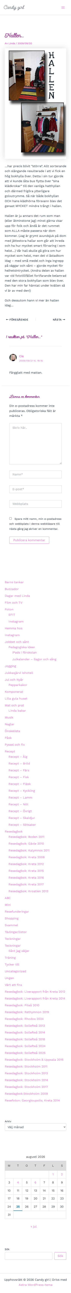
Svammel (11, 925)
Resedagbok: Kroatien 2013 (28, 891)
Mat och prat (14, 705)
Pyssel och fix (15, 744)
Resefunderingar (17, 911)
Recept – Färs (19, 770)
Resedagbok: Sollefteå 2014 (25, 1032)
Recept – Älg (18, 756)
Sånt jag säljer (19, 951)
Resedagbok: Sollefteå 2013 (25, 1025)
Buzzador (12, 589)
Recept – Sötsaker (22, 824)
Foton (9, 609)
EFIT (12, 614)
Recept (10, 751)
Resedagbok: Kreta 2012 (26, 864)
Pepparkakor (18, 685)
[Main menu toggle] (63, 7)
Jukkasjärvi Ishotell (19, 673)
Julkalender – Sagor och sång (34, 659)
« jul (34, 1226)
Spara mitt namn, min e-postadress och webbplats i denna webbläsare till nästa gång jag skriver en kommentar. (35, 523)
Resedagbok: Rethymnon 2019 (27, 1012)
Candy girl (14, 7)
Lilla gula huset (16, 698)
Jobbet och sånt (17, 642)
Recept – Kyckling (22, 790)
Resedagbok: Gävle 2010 (26, 843)
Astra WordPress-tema (35, 1285)
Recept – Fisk (19, 777)
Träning (10, 957)
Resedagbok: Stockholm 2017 (26, 1087)
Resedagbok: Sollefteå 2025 (25, 1053)
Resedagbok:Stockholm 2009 (26, 1093)
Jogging (10, 666)
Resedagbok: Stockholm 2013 (26, 1073)
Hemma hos (13, 628)
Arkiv (8, 1121)
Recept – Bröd (19, 763)
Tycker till (12, 964)
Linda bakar (17, 710)
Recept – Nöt (18, 804)
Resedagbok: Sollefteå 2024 (25, 1046)
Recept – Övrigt (20, 811)
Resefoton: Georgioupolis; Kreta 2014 (32, 1100)
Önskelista (12, 731)
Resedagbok (14, 831)
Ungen (9, 978)
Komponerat (14, 692)
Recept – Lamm (20, 797)
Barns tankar (14, 582)
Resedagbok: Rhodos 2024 (24, 1019)
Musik (9, 717)
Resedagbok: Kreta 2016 (26, 877)
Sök (7, 1249)
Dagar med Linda (17, 596)
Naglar (9, 724)
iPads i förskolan (24, 652)
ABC (8, 898)
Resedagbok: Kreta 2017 (26, 884)
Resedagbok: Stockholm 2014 (26, 1080)
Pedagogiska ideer (22, 647)
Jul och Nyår (14, 679)
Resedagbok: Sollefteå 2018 (25, 1039)
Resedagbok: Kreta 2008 (27, 857)
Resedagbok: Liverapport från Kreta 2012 (35, 991)
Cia (21, 356)
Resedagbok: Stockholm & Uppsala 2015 (34, 1059)
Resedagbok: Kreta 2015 (26, 871)
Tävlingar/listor (16, 932)
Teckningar (13, 939)
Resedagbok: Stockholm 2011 (26, 1066)
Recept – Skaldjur (22, 818)
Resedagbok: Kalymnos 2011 (29, 850)
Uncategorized (15, 971)
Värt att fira (13, 985)
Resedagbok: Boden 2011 (26, 837)
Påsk (8, 738)
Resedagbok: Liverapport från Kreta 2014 (35, 998)
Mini (8, 905)
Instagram (16, 621)
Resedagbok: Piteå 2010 (22, 1005)
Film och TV (13, 602)
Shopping (12, 918)
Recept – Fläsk (20, 784)
